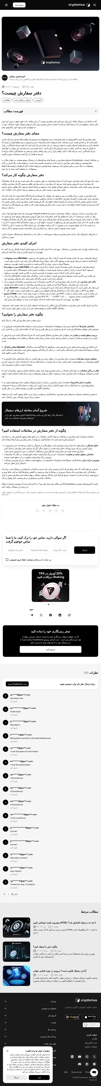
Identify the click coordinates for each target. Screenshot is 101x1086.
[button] (50, 111)
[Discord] (79, 1064)
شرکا (16, 1077)
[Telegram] (94, 1064)
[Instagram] (87, 1056)
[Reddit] (87, 1064)
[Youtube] (79, 1056)
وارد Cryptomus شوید (17, 684)
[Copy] (69, 615)
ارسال (84, 550)
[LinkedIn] (72, 1056)
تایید (39, 1077)
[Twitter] (94, 1056)
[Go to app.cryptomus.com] (79, 5)
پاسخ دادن (13, 701)
